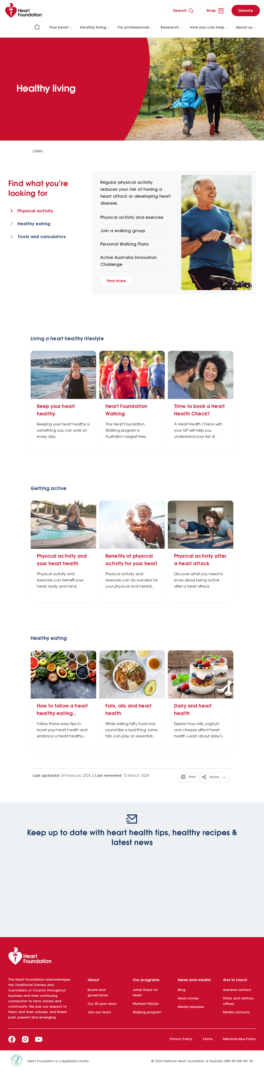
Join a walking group (122, 231)
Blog (181, 990)
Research (170, 27)
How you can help (207, 27)
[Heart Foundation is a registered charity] (18, 1061)
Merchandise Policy (239, 1039)
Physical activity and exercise (131, 217)
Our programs (146, 980)
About (93, 980)
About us (244, 27)
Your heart (59, 27)
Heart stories (188, 998)
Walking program (147, 1012)
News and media (194, 980)
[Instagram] (25, 1039)
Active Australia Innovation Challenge (128, 261)
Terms (208, 1039)
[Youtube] (38, 1039)
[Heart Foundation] (132, 957)
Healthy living (93, 27)
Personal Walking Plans (124, 244)
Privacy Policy (181, 1039)
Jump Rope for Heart (145, 992)
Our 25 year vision (102, 1004)
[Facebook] (11, 1039)
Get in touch (235, 980)
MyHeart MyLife (146, 1004)
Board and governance (98, 992)
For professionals (133, 27)
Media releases (191, 1007)
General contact (237, 990)
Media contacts (236, 1012)
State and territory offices (238, 1001)
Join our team (99, 1012)
